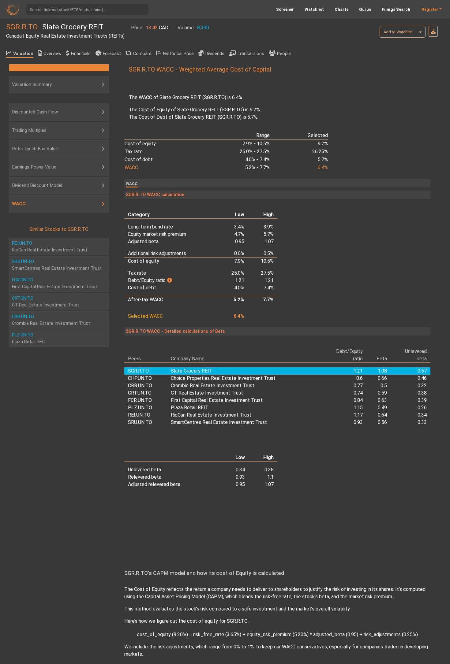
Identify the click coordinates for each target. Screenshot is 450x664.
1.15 (358, 407)
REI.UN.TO (139, 415)
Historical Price (178, 53)
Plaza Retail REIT (189, 407)
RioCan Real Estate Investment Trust (211, 415)
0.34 (422, 415)
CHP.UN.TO (140, 378)
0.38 (422, 393)
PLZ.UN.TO (140, 407)
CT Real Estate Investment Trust (207, 393)
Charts (341, 9)
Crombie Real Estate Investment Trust (212, 385)
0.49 (382, 407)
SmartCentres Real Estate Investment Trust (219, 422)
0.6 (359, 378)
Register (430, 9)
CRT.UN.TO (140, 393)
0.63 (382, 400)
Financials (81, 53)
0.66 (382, 378)
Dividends (214, 53)
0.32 (422, 385)
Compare (142, 53)
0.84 (358, 400)
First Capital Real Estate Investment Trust (217, 400)
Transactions (250, 53)
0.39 (422, 400)
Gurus (365, 9)
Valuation (23, 53)
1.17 (358, 415)
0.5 (384, 385)
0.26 (422, 407)
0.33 (422, 422)
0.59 (382, 393)
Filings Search (396, 9)
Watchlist (314, 9)
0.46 (422, 378)
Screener (285, 9)
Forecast (112, 53)
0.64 (382, 415)
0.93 (358, 422)
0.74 (358, 393)
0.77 (358, 385)
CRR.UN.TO (140, 385)
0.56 (382, 422)
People (284, 53)
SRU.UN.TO (140, 422)
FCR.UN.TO (140, 400)
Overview (52, 53)
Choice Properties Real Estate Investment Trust (223, 378)
